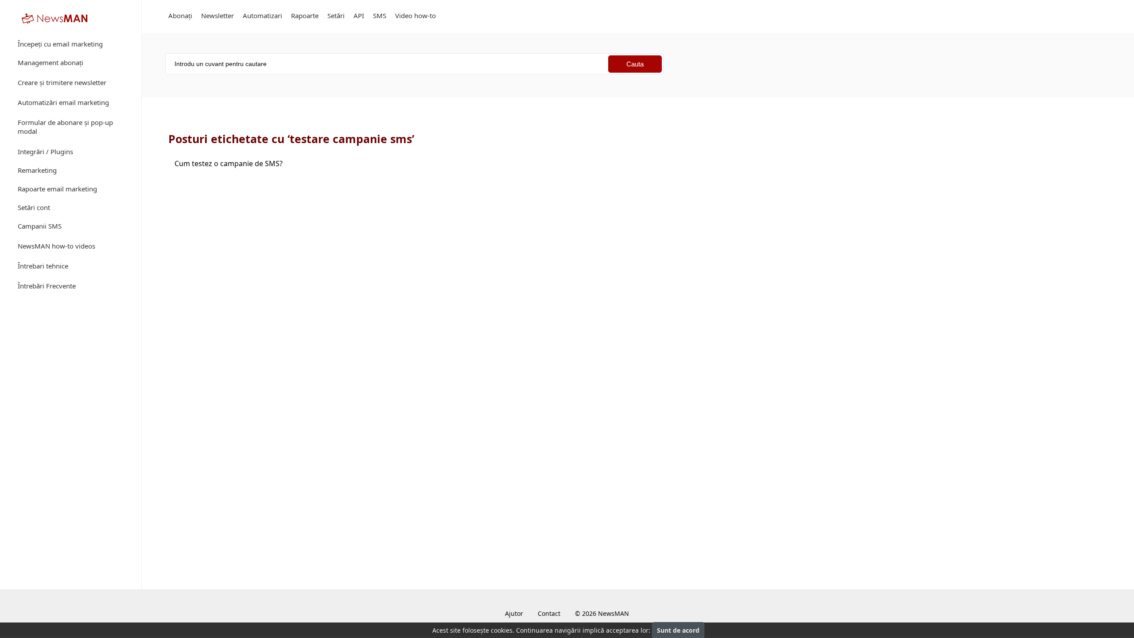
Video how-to (415, 15)
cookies (502, 630)
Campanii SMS (40, 226)
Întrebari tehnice (43, 265)
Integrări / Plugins (45, 151)
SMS (379, 15)
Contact (549, 613)
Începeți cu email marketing (60, 43)
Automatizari (262, 15)
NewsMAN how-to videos (56, 245)
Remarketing (37, 170)
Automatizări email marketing (63, 102)
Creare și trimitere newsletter (62, 82)
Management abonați (50, 62)
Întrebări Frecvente (47, 285)
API (358, 15)
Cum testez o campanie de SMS (229, 163)
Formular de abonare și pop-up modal (65, 127)
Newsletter (217, 15)
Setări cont (34, 207)
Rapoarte (304, 15)
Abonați (180, 15)
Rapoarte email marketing (57, 188)
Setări (336, 15)
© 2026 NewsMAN (602, 613)
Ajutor (514, 613)
